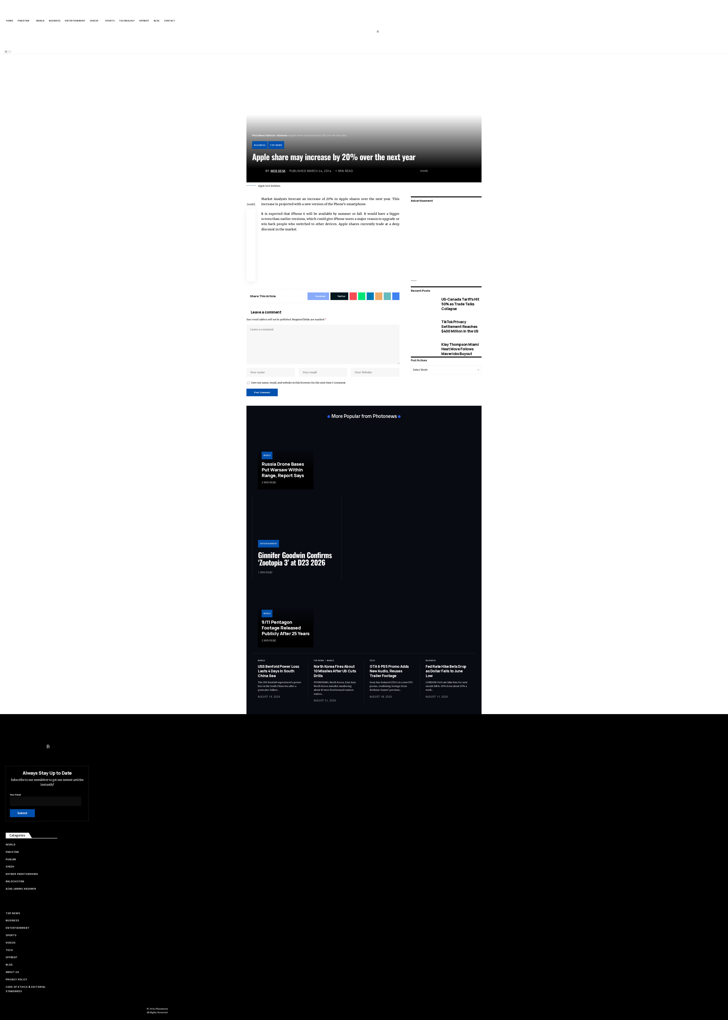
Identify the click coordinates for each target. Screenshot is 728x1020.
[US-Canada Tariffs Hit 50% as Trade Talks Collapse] (423, 304)
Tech (372, 660)
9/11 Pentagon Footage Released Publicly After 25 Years (286, 627)
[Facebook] (348, 31)
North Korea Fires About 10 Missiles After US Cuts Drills (335, 671)
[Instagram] (372, 31)
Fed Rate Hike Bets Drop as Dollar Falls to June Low (446, 671)
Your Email (15, 794)
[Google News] (366, 31)
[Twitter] (354, 31)
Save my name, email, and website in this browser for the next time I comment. (298, 382)
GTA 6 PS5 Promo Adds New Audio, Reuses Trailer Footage (389, 671)
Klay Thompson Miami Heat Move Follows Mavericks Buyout (460, 349)
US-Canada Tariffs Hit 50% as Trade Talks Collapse (460, 304)
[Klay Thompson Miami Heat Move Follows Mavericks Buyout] (423, 349)
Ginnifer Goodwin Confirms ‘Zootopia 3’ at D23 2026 (295, 559)
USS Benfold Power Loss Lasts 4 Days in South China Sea (278, 671)
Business (260, 145)
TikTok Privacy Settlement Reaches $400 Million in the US (459, 326)
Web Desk (278, 171)
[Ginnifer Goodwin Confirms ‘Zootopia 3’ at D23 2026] (297, 524)
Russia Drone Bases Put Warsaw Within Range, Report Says (283, 469)
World (267, 455)
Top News (276, 145)
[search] (363, 43)
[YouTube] (360, 31)
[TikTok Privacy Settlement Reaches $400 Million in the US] (423, 326)
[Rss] (377, 31)
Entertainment (268, 543)
